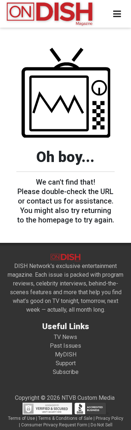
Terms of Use (21, 418)
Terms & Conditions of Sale (65, 418)
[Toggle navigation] (117, 14)
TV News (65, 337)
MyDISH (65, 354)
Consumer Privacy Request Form (54, 424)
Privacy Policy (109, 418)
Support (66, 363)
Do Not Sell (101, 424)
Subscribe (66, 371)
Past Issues (65, 345)
